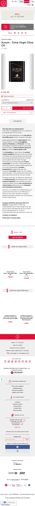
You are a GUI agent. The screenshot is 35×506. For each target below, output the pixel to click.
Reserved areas (17, 410)
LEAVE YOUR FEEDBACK (17, 237)
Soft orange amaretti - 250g (10, 318)
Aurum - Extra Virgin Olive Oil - (10, 102)
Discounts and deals (17, 390)
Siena (12, 28)
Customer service (17, 404)
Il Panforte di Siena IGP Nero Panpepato (26, 319)
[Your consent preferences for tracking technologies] (1, 379)
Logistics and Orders (17, 392)
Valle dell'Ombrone (18, 27)
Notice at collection (5, 504)
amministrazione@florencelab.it (27, 494)
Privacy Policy (17, 406)
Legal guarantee (17, 388)
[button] (3, 72)
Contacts (17, 402)
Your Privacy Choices (10, 502)
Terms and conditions (18, 386)
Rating (16, 232)
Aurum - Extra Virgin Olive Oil (10, 274)
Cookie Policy (17, 408)
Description (17, 121)
